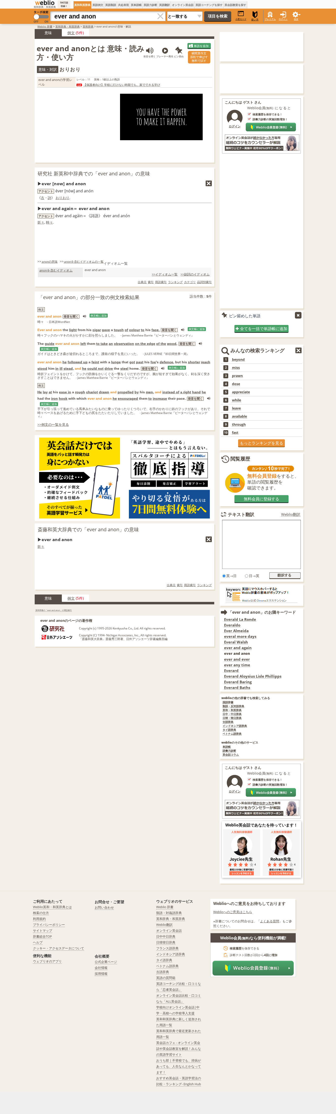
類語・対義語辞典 (169, 913)
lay (45, 392)
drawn (104, 392)
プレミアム (270, 19)
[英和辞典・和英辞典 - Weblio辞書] (45, 2)
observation (124, 344)
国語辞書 (228, 702)
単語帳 (227, 746)
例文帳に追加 (99, 315)
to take (102, 344)
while (236, 400)
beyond (238, 360)
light (73, 330)
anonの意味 (50, 261)
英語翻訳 (164, 5)
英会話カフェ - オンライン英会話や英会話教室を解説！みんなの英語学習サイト (178, 1048)
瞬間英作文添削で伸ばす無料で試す (199, 56)
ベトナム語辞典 (232, 733)
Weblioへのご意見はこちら (232, 912)
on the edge (145, 344)
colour (134, 330)
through (239, 425)
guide (49, 344)
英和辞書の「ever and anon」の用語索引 (53, 610)
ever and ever (237, 659)
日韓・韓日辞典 (232, 718)
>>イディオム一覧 (165, 274)
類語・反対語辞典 (233, 706)
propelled (126, 392)
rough (80, 392)
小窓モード (240, 19)
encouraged (128, 398)
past (139, 362)
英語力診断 (150, 5)
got (132, 362)
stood (42, 368)
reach (205, 362)
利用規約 (39, 918)
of (126, 330)
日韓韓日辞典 (165, 942)
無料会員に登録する (261, 499)
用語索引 (161, 282)
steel (124, 368)
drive (109, 368)
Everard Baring (238, 682)
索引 (151, 282)
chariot (92, 392)
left (83, 344)
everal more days (240, 636)
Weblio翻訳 (290, 514)
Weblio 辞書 (44, 26)
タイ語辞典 (229, 730)
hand (196, 392)
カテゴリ (190, 282)
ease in (65, 392)
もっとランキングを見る (261, 443)
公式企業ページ (106, 962)
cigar (96, 330)
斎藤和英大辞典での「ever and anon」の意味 (88, 529)
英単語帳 (136, 5)
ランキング (175, 282)
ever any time (237, 665)
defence (166, 362)
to (142, 330)
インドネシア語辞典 (235, 726)
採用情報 (101, 973)
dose (236, 384)
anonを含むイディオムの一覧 (84, 261)
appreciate (241, 392)
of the (161, 344)
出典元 (142, 282)
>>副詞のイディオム (195, 274)
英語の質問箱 (165, 978)
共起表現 (123, 5)
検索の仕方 (41, 913)
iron (54, 398)
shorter (194, 362)
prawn (237, 376)
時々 (49, 222)
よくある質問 (269, 921)
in (57, 368)
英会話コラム (231, 754)
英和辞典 (88, 26)
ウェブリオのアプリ (47, 961)
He (39, 392)
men (149, 392)
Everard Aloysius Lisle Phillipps (252, 676)
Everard (231, 671)
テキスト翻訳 (241, 514)
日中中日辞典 (165, 936)
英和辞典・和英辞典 (67, 26)
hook (63, 398)
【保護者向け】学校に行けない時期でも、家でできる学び (121, 85)
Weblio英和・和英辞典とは (52, 907)
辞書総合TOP (42, 936)
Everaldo (232, 625)
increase (160, 398)
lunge (116, 362)
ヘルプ (38, 942)
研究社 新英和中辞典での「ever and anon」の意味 (94, 173)
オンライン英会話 (183, 5)
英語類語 (110, 5)
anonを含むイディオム (56, 270)
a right (185, 392)
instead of (170, 392)
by (137, 392)
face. (156, 330)
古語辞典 (228, 722)
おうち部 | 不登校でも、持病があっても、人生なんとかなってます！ (178, 1066)
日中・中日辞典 (232, 714)
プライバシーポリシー (49, 924)
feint (95, 362)
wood (171, 344)
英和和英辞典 (82, 5)
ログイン (283, 19)
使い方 (255, 19)
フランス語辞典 (167, 948)
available (239, 416)
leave (236, 408)
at (50, 392)
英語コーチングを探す (209, 5)
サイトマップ (42, 930)
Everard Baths (237, 688)
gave (106, 330)
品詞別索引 (204, 282)
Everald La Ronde (240, 619)
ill (61, 368)
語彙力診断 (229, 750)
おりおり (62, 197)
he (64, 362)
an (111, 344)
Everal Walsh (236, 642)
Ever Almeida (236, 631)
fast (235, 433)
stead (68, 368)
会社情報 (101, 967)
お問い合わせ (104, 907)
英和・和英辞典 (232, 710)
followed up (78, 362)
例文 (71, 32)
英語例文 (97, 5)
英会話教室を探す (235, 5)
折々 (40, 222)
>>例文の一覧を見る (53, 424)
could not (95, 368)
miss (236, 368)
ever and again (238, 648)
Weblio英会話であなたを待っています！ (261, 825)
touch (119, 330)
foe (153, 362)
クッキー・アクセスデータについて (58, 948)
